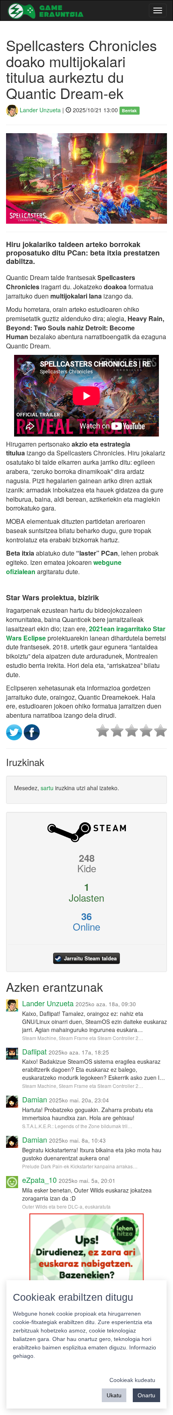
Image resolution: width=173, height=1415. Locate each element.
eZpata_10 (39, 1179)
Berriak (129, 110)
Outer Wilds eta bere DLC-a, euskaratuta (66, 1206)
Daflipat (34, 1051)
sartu (47, 788)
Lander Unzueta (39, 110)
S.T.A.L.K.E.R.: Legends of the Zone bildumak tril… (77, 1126)
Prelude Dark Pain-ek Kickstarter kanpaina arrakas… (80, 1166)
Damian (34, 1099)
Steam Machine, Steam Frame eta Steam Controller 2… (82, 1037)
